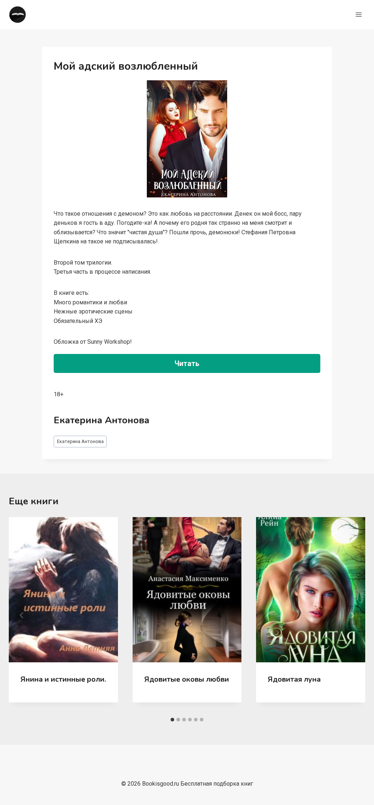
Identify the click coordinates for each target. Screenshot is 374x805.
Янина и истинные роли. (63, 679)
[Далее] (352, 615)
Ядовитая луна (294, 679)
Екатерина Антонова (80, 441)
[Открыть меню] (358, 14)
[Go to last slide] (21, 615)
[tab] (172, 719)
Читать (187, 363)
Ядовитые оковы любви (186, 679)
